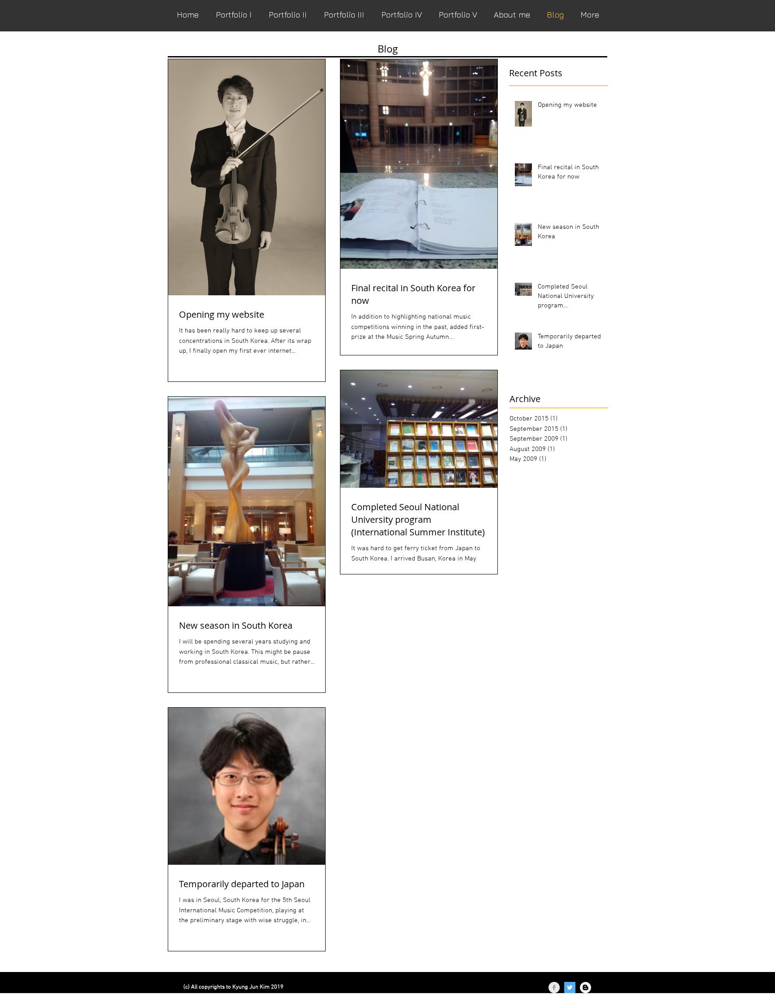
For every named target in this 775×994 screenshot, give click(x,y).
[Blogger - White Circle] (585, 987)
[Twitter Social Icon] (569, 987)
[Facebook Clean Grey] (554, 987)
